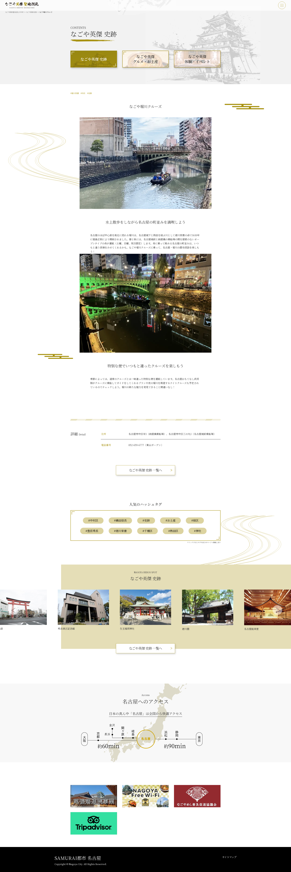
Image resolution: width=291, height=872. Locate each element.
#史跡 (89, 93)
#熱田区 (173, 531)
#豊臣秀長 (91, 531)
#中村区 (93, 520)
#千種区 (147, 531)
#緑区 (195, 520)
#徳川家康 (74, 93)
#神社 (197, 531)
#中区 (83, 93)
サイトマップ (229, 857)
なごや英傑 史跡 (31, 12)
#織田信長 (120, 520)
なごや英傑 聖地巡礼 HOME (14, 12)
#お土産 (171, 520)
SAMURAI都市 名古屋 (78, 858)
